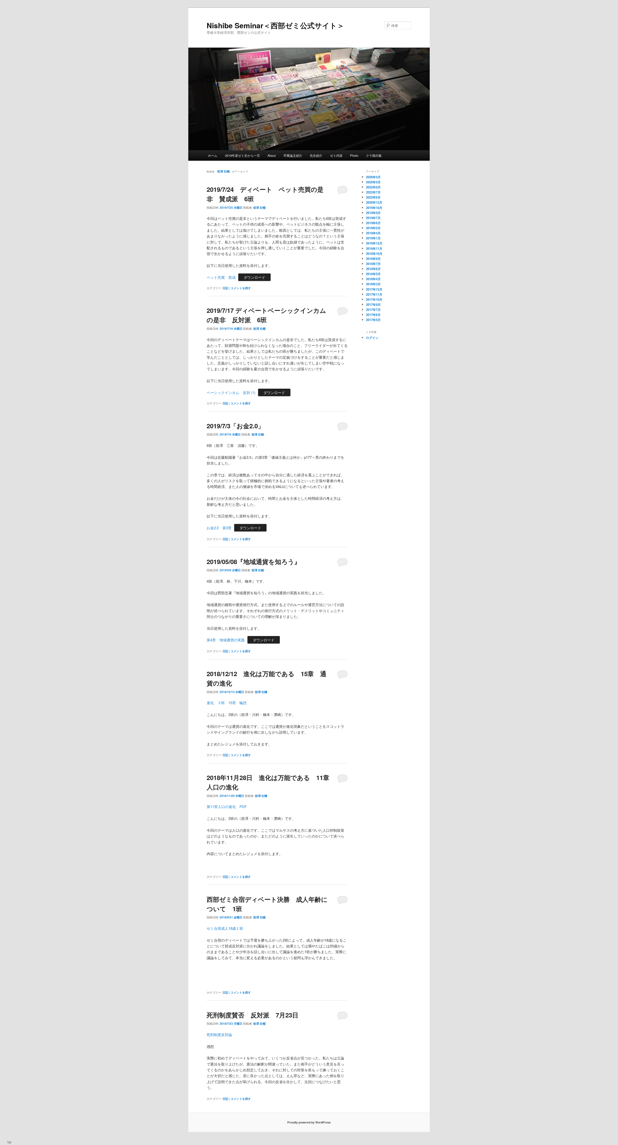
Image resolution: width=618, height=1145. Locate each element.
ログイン (372, 337)
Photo (354, 155)
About (271, 155)
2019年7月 (373, 217)
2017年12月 (374, 289)
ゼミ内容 (336, 155)
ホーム (212, 155)
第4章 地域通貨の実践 (226, 639)
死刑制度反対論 (219, 1034)
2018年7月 (373, 263)
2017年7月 (373, 309)
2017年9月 (373, 304)
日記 (225, 288)
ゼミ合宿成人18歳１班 (225, 928)
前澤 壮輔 (223, 171)
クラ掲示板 (374, 155)
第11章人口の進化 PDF (227, 806)
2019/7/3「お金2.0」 (235, 425)
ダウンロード (254, 277)
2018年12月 (374, 243)
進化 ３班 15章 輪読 (227, 702)
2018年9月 (373, 258)
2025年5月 (373, 182)
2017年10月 (374, 299)
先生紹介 (316, 155)
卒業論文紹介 (292, 155)
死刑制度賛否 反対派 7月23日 (252, 1014)
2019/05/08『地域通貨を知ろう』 (254, 561)
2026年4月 (373, 177)
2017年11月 (374, 294)
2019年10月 (374, 207)
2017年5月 (373, 319)
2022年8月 (373, 187)
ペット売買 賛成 (221, 277)
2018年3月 (373, 284)
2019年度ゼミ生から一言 (242, 155)
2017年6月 (373, 314)
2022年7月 (373, 192)
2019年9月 (373, 212)
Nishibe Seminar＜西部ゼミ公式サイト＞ (275, 25)
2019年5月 (373, 228)
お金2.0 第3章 (219, 527)
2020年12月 (374, 202)
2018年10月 (374, 253)
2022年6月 (373, 197)
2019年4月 (373, 233)
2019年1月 (373, 238)
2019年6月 (373, 223)
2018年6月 (373, 268)
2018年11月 (374, 248)
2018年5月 (373, 274)
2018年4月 (373, 279)
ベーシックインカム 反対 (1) (231, 392)
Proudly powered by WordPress (309, 1122)
